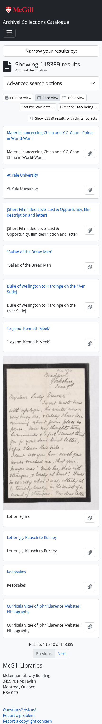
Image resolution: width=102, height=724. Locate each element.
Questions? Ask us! (19, 709)
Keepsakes (16, 571)
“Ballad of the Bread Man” (29, 251)
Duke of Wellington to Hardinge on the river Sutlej (46, 289)
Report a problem (19, 715)
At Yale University (22, 175)
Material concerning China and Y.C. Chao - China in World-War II (50, 135)
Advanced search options (34, 83)
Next (62, 653)
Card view (50, 98)
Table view (75, 98)
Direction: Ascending (77, 107)
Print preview (20, 98)
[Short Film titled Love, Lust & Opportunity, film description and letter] (49, 212)
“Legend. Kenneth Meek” (28, 328)
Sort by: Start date (36, 107)
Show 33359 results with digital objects (65, 118)
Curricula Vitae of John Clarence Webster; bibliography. (43, 608)
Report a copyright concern (27, 721)
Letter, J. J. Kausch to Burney (32, 537)
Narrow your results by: (51, 51)
